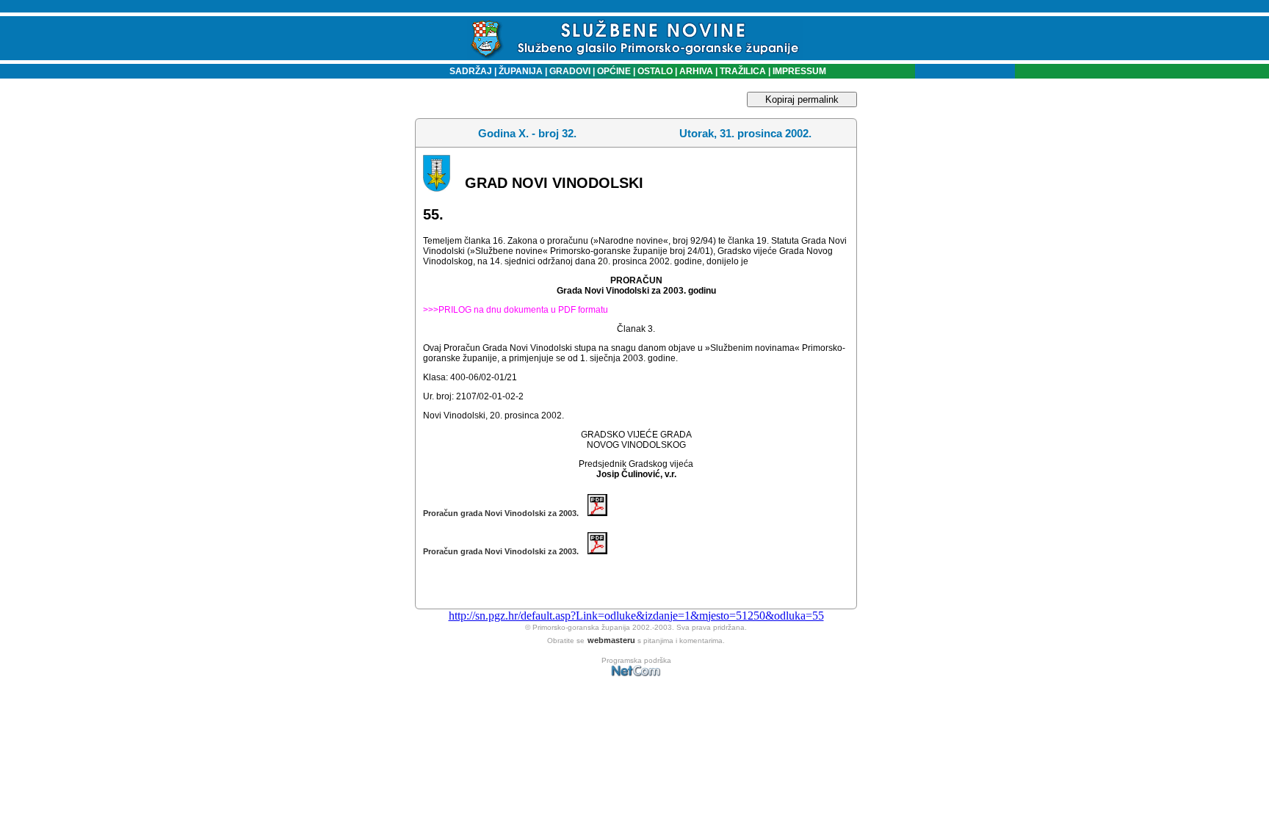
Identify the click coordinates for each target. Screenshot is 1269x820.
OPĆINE (614, 71)
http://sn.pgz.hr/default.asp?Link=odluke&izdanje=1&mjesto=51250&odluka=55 (636, 615)
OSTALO (655, 71)
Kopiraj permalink (802, 99)
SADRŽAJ (467, 71)
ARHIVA (695, 71)
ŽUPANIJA (521, 71)
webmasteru (611, 640)
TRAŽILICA (741, 71)
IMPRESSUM (799, 71)
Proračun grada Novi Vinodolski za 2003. (505, 513)
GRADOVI (569, 71)
